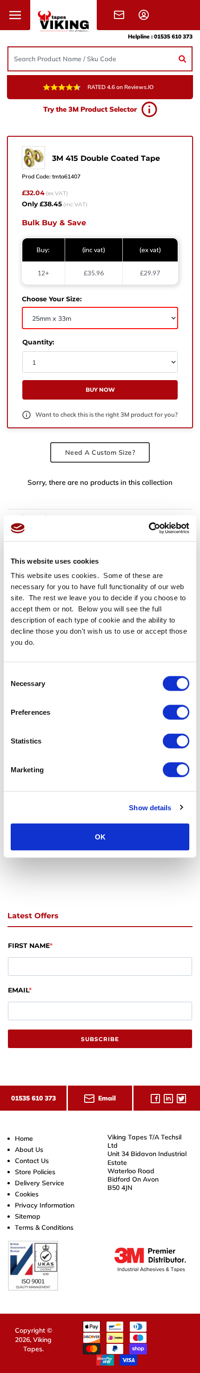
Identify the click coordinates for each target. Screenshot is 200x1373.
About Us (29, 1149)
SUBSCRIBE (100, 1039)
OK (100, 837)
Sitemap (27, 1216)
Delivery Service (39, 1183)
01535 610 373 (173, 36)
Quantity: (38, 342)
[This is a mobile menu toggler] (15, 15)
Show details (150, 807)
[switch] (176, 712)
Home (24, 1138)
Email (18, 990)
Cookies (27, 1194)
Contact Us (32, 1161)
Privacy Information (44, 1205)
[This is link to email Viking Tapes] (121, 14)
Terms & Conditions (44, 1227)
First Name (29, 945)
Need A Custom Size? (100, 452)
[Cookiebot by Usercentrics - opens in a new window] (148, 528)
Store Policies (35, 1172)
